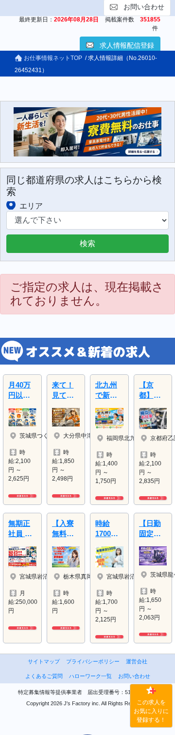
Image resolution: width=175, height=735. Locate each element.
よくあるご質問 (44, 676)
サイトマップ (44, 661)
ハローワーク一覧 (90, 676)
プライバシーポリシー (93, 661)
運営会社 (136, 661)
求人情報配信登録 (127, 45)
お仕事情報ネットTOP (52, 58)
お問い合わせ (134, 676)
